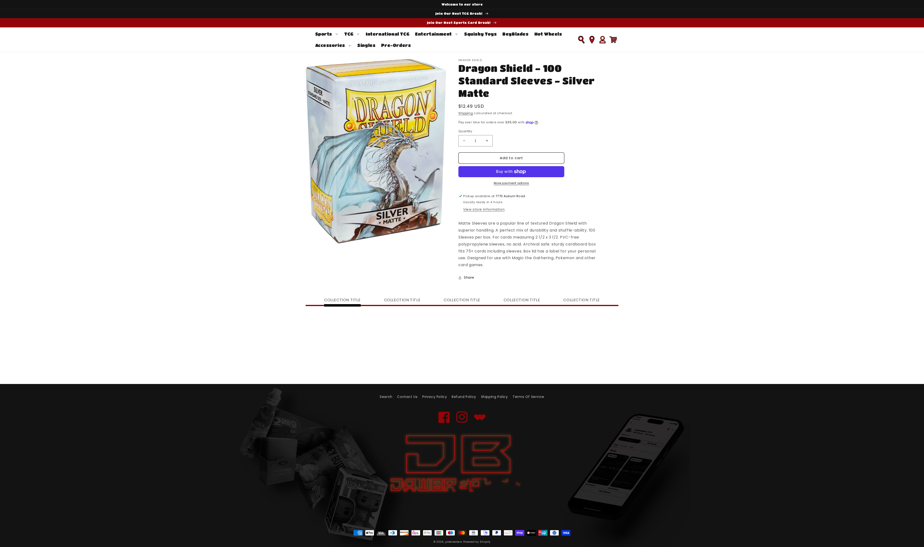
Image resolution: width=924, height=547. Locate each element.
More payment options (511, 183)
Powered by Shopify (477, 542)
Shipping (465, 113)
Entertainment (433, 33)
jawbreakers (453, 542)
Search (386, 396)
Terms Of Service (528, 396)
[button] (327, 34)
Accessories (330, 45)
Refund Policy (464, 396)
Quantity (465, 131)
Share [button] (469, 277)
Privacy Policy (434, 396)
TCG (348, 33)
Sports (323, 33)
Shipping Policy (494, 396)
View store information (484, 209)
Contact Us (407, 396)
